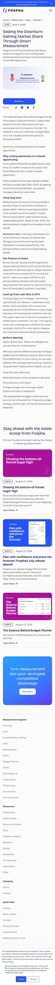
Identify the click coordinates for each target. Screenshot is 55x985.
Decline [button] (34, 979)
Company (8, 881)
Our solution (9, 791)
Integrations (9, 779)
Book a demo (9, 914)
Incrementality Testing (14, 737)
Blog (27, 20)
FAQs (5, 872)
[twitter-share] (22, 107)
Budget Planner (11, 761)
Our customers (10, 797)
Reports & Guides (12, 824)
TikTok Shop (9, 785)
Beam (6, 755)
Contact (7, 920)
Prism (6, 767)
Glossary (7, 842)
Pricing (6, 908)
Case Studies (9, 818)
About (6, 887)
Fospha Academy (12, 836)
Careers (7, 893)
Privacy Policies (11, 926)
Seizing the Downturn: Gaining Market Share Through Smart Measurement (38, 20)
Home (6, 20)
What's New (9, 812)
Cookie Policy (10, 932)
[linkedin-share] (27, 107)
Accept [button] (21, 979)
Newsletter (8, 854)
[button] (50, 10)
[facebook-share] (33, 107)
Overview (7, 725)
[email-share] (16, 107)
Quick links (9, 902)
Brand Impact (10, 749)
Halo (5, 743)
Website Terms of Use (14, 938)
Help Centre (9, 866)
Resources (8, 806)
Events (6, 848)
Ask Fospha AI (10, 773)
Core (5, 731)
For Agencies (9, 860)
